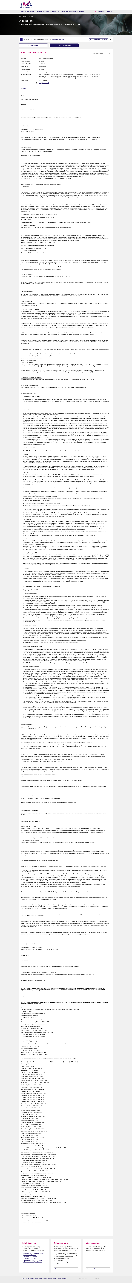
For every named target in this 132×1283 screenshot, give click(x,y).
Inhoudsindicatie (26, 74)
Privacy (32, 1278)
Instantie (23, 58)
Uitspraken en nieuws (42, 11)
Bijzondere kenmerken (27, 72)
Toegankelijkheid (43, 1278)
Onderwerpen (29, 11)
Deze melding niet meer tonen (98, 39)
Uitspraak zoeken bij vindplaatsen (32, 1262)
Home (22, 11)
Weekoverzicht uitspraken (94, 1269)
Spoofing (50, 1278)
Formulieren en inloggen (104, 11)
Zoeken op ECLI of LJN (30, 1256)
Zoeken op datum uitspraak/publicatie (33, 1253)
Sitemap (27, 1278)
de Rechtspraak (63, 11)
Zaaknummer (24, 66)
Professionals (73, 11)
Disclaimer (64, 1278)
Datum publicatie (26, 63)
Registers (53, 11)
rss (89, 1278)
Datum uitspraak (25, 61)
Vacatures (55, 1278)
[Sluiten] (111, 39)
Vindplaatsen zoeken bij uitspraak (32, 1260)
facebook (103, 1278)
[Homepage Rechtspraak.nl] (25, 4)
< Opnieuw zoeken (33, 45)
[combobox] (101, 53)
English (23, 1278)
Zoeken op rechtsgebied (30, 1258)
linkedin (108, 1278)
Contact (81, 11)
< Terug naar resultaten (64, 45)
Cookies (36, 1278)
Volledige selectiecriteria (61, 1269)
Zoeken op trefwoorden (29, 1255)
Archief (59, 1278)
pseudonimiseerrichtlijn (58, 39)
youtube (110, 1278)
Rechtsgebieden (25, 69)
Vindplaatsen (24, 80)
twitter (100, 1278)
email (91, 1278)
